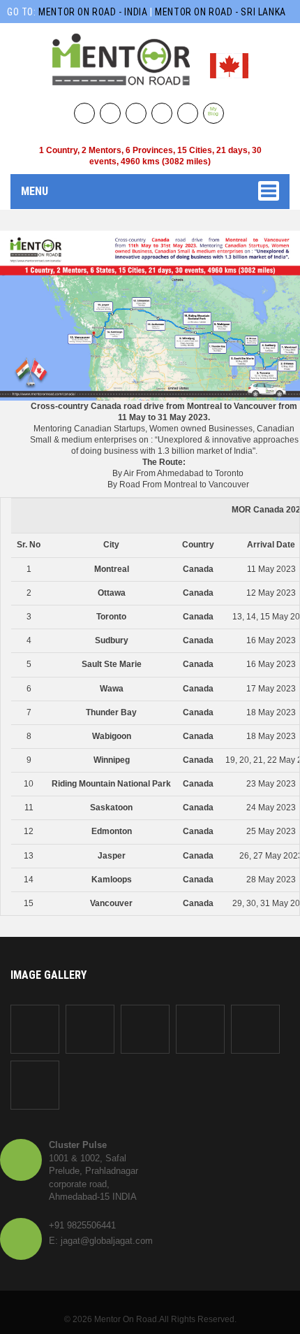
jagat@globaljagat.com (107, 1240)
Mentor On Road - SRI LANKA (220, 11)
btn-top (151, 1295)
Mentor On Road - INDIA (94, 11)
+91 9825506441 (82, 1225)
